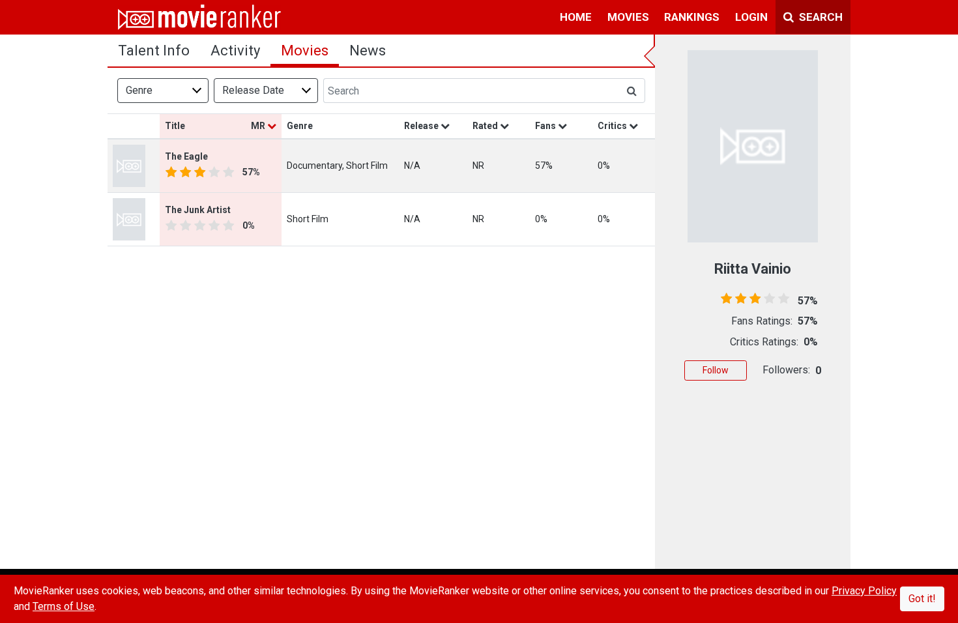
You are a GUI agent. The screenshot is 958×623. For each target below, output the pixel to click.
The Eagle (186, 156)
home (576, 16)
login (751, 16)
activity (235, 50)
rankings (691, 16)
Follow (716, 370)
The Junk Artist (198, 210)
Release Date (253, 90)
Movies (304, 50)
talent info (154, 50)
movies (628, 16)
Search (819, 16)
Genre (139, 90)
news (367, 50)
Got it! (922, 598)
